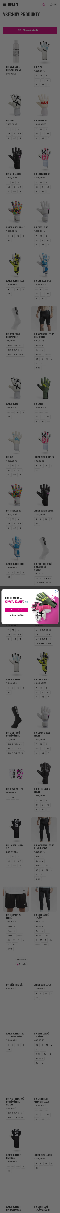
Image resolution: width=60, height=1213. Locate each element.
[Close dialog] (56, 591)
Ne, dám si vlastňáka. (16, 615)
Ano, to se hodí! (16, 610)
